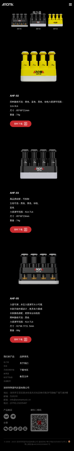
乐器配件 (7, 381)
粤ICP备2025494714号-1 (56, 442)
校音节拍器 (8, 377)
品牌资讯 (24, 356)
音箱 (5, 366)
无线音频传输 (9, 370)
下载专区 (24, 370)
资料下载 (18, 124)
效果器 (6, 374)
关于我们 (24, 363)
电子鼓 (6, 362)
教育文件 (24, 376)
